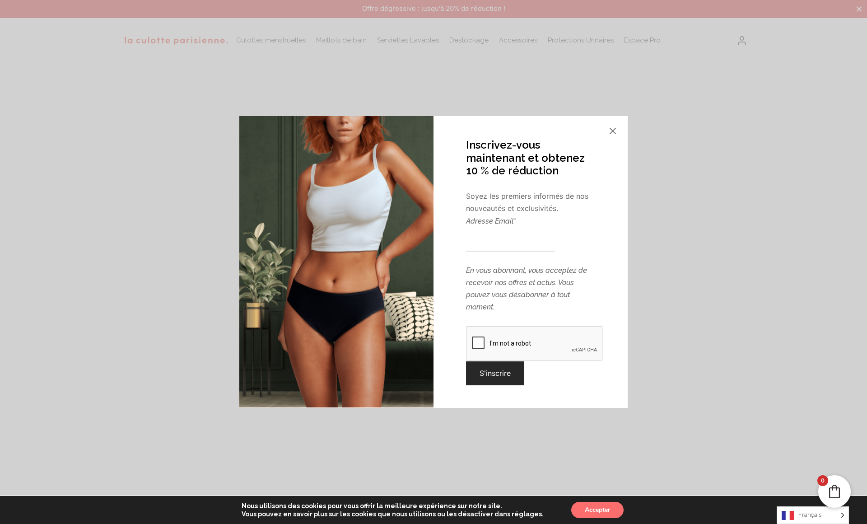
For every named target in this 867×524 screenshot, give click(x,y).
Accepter (597, 509)
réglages (527, 514)
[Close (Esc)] (613, 131)
